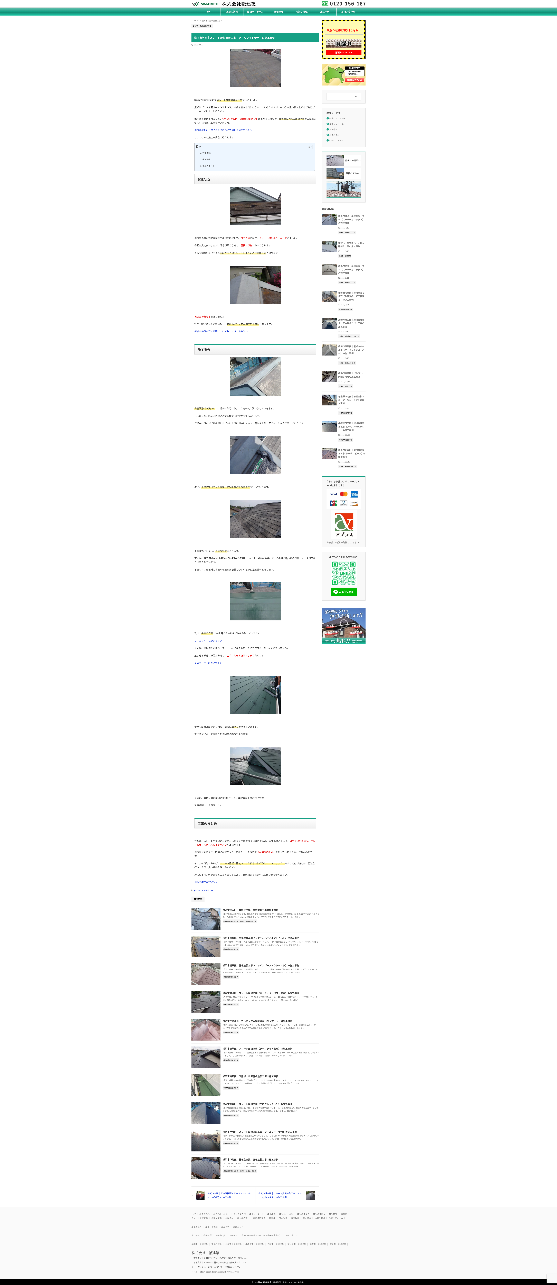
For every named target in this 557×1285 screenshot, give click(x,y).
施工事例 (325, 11)
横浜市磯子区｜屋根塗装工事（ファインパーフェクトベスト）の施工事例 (261, 965)
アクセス (233, 1235)
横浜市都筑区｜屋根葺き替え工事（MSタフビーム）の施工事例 (352, 453)
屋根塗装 (271, 1213)
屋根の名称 (196, 1226)
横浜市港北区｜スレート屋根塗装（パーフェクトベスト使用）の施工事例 (261, 993)
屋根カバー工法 (286, 1213)
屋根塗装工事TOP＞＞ (206, 882)
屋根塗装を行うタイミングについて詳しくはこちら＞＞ (223, 130)
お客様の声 (220, 1235)
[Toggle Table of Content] (308, 146)
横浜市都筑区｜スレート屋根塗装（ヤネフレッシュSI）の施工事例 (257, 1104)
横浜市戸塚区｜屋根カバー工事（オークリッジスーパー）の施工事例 (351, 350)
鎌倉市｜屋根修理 (338, 1244)
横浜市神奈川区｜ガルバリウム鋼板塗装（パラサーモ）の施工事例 (257, 1021)
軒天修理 (307, 1217)
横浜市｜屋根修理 (199, 1244)
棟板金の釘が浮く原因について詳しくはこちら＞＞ (221, 331)
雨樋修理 (229, 1217)
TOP (209, 11)
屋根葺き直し (319, 1213)
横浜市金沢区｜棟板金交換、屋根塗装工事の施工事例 (250, 910)
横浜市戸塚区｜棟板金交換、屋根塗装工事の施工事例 (250, 1159)
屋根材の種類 (211, 1226)
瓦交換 (344, 1213)
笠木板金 (283, 1217)
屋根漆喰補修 (259, 1217)
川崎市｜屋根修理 (233, 1244)
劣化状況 (206, 152)
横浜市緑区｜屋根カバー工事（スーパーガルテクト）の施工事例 (351, 219)
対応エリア (238, 1226)
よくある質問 (239, 1213)
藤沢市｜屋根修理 (318, 1244)
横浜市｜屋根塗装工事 (203, 890)
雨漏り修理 (302, 11)
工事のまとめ (208, 165)
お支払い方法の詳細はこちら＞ (343, 542)
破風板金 (295, 1217)
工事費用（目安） (221, 1213)
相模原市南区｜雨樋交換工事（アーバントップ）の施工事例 (351, 400)
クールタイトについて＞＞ (208, 640)
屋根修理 (278, 11)
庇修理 (272, 1217)
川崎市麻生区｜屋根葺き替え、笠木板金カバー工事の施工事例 (351, 323)
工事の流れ (232, 11)
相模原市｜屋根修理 (254, 1244)
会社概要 (195, 1235)
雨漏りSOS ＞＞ (343, 52)
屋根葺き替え (303, 1213)
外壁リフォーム (336, 140)
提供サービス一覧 (337, 118)
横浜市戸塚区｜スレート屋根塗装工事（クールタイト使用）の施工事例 (260, 1131)
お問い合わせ (348, 11)
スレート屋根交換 (199, 1217)
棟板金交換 (216, 1217)
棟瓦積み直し (243, 1217)
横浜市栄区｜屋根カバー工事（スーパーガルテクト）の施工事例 (351, 269)
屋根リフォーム (255, 11)
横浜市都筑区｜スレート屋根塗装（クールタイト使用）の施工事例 (257, 1048)
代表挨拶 (207, 1235)
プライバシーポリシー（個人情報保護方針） (261, 1235)
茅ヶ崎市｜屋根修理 (296, 1244)
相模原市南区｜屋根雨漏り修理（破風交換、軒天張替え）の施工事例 (351, 296)
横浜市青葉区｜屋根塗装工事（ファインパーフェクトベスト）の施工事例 (261, 937)
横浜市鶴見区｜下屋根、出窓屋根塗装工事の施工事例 (250, 1076)
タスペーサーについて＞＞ (208, 663)
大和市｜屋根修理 (275, 1244)
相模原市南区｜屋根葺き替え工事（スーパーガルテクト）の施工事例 (351, 426)
